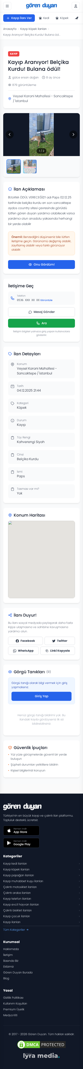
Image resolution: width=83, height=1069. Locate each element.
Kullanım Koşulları (15, 1003)
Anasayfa (9, 29)
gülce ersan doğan (25, 77)
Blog (6, 978)
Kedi (46, 18)
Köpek (64, 18)
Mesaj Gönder (44, 312)
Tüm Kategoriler (14, 930)
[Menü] (7, 6)
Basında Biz (10, 961)
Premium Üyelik (13, 1009)
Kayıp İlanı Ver (21, 18)
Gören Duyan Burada (17, 972)
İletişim (8, 955)
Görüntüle (46, 300)
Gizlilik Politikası (13, 998)
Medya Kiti (10, 1015)
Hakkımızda (11, 949)
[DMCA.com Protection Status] (41, 1045)
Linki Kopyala (60, 651)
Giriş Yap (41, 696)
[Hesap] (76, 6)
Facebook (28, 641)
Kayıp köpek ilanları (33, 29)
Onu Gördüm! (44, 264)
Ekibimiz (8, 967)
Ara (44, 323)
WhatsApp (26, 651)
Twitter (62, 641)
